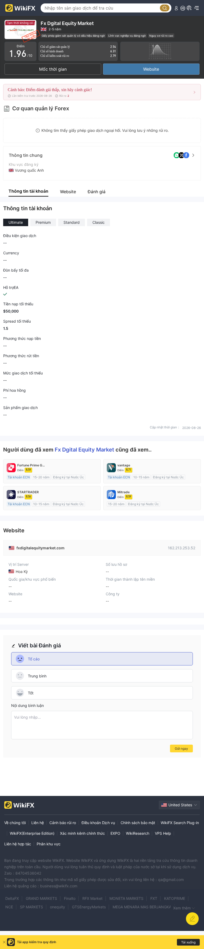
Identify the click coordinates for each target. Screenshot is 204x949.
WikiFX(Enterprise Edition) (32, 833)
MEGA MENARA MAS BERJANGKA (142, 907)
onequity (57, 907)
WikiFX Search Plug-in (180, 822)
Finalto (69, 898)
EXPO (115, 833)
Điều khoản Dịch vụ (98, 822)
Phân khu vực (49, 844)
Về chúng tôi (15, 822)
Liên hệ (37, 822)
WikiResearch (137, 833)
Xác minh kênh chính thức (82, 833)
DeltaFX (12, 898)
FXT (153, 898)
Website (151, 69)
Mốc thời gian (53, 69)
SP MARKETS (31, 907)
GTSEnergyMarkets (89, 907)
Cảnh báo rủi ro (62, 822)
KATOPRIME (174, 898)
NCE (9, 907)
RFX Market (92, 898)
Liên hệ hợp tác (17, 844)
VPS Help (163, 833)
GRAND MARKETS (41, 898)
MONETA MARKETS (126, 898)
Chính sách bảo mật (138, 822)
